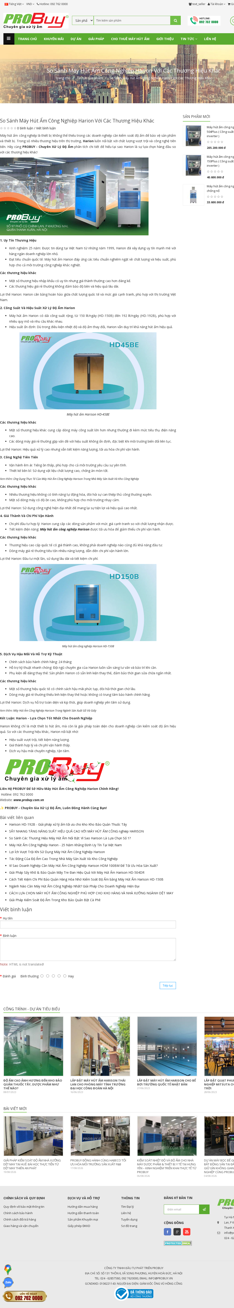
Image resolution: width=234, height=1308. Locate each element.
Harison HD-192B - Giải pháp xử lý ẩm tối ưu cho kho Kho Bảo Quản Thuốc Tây (68, 824)
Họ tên (8, 918)
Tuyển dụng (129, 1219)
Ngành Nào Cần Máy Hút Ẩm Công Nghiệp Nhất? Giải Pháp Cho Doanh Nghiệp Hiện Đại (74, 886)
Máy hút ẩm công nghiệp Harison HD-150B (88, 646)
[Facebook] (167, 1231)
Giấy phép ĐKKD (79, 1226)
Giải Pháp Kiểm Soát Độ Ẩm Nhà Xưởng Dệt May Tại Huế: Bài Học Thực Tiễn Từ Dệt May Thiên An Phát (32, 1164)
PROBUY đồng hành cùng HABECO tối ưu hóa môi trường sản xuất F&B (98, 1162)
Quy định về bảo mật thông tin (23, 1207)
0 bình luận (25, 128)
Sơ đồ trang (129, 1226)
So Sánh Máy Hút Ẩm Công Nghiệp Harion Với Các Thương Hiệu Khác (160, 78)
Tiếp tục (168, 985)
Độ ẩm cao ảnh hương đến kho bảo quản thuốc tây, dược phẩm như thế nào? (32, 1084)
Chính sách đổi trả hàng (19, 1219)
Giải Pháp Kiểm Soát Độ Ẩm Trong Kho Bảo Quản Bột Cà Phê (55, 900)
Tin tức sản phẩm (90, 78)
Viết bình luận (46, 128)
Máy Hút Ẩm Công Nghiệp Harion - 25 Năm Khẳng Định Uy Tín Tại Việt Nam (65, 845)
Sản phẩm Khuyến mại (83, 1219)
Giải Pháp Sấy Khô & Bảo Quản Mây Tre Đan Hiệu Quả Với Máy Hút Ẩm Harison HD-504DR (76, 872)
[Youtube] (186, 1231)
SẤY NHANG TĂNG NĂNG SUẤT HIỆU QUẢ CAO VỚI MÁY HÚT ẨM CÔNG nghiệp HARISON (76, 831)
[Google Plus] (177, 1231)
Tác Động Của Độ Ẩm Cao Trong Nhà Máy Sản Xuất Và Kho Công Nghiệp (63, 859)
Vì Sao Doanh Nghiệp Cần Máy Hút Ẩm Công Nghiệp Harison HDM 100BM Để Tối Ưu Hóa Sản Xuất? (83, 865)
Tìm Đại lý (127, 1207)
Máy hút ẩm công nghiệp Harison (64, 529)
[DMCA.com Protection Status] (178, 1243)
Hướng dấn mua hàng (83, 1207)
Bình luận (9, 935)
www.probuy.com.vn (28, 800)
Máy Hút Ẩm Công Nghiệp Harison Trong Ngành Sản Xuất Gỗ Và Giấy (54, 710)
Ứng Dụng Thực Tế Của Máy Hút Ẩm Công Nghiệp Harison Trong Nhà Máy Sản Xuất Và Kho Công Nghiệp (76, 479)
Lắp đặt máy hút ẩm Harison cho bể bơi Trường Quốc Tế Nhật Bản (166, 1082)
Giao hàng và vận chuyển (20, 1226)
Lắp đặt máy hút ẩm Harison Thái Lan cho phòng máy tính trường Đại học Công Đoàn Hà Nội (97, 1084)
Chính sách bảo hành (18, 1213)
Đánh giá (9, 976)
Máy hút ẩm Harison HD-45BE (88, 414)
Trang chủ (62, 78)
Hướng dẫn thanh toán (83, 1213)
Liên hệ (126, 1213)
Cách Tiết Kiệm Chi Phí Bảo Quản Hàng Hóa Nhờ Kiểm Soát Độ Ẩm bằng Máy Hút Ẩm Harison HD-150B (86, 879)
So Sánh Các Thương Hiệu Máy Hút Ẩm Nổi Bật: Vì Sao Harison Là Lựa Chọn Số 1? (70, 838)
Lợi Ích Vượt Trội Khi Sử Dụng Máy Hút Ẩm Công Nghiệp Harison (57, 852)
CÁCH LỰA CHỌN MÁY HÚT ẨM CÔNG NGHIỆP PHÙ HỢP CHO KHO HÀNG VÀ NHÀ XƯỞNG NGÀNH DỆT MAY (91, 893)
